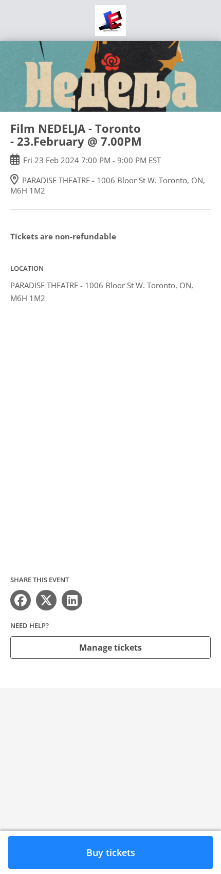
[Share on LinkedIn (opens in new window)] (72, 600)
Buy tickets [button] (110, 852)
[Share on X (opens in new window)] (46, 600)
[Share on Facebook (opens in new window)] (20, 600)
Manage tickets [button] (110, 647)
